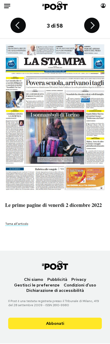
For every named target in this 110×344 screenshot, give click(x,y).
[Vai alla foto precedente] (18, 26)
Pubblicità (57, 279)
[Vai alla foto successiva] (92, 26)
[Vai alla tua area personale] (103, 5)
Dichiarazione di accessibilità (55, 290)
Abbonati (55, 323)
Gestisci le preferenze (37, 285)
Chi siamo (33, 279)
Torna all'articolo (16, 224)
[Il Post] (55, 5)
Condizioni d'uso (80, 285)
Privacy (78, 279)
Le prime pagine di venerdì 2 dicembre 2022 (53, 205)
